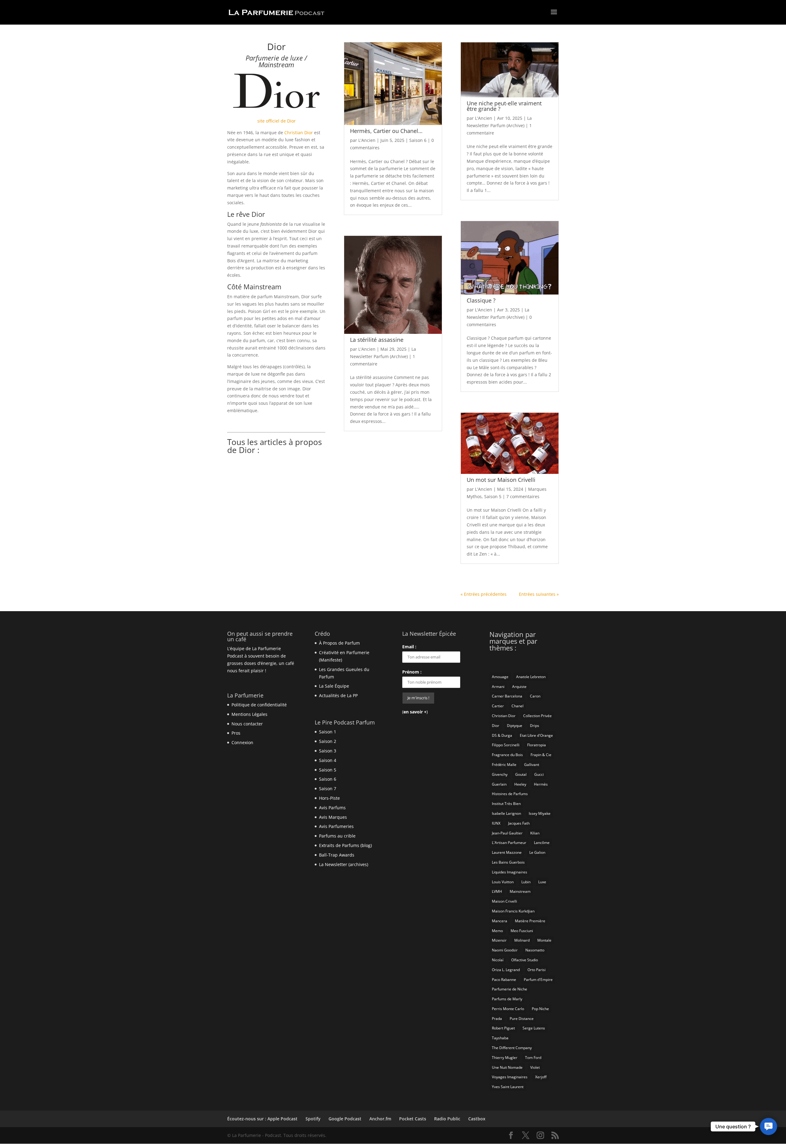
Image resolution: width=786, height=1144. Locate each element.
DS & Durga (502, 735)
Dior (495, 725)
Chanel (517, 706)
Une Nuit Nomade (507, 1067)
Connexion (242, 742)
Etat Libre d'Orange (536, 735)
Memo (497, 930)
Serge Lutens (534, 1028)
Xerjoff (541, 1077)
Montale (544, 940)
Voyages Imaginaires (509, 1077)
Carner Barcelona (507, 696)
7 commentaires (522, 496)
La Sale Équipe (334, 686)
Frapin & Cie (541, 754)
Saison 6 (417, 140)
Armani (498, 686)
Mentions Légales (249, 714)
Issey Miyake (540, 813)
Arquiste (519, 686)
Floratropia (536, 745)
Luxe (542, 881)
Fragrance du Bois (507, 754)
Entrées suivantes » (539, 594)
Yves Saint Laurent (507, 1086)
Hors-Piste (329, 798)
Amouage (500, 676)
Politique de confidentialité (259, 705)
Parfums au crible (337, 836)
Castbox (476, 1119)
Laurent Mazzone (507, 852)
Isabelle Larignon (506, 813)
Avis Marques (333, 817)
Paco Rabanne (504, 979)
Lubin (526, 881)
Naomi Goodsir (505, 950)
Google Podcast (345, 1119)
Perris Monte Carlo (508, 1008)
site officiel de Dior (276, 121)
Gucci (539, 774)
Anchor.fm (380, 1119)
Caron (535, 696)
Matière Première (530, 920)
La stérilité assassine (376, 339)
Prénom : (412, 672)
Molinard (522, 940)
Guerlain (499, 784)
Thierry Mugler (504, 1057)
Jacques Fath (519, 823)
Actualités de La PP (338, 695)
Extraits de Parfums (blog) (345, 845)
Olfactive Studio (524, 959)
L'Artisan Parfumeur (509, 842)
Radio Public (447, 1119)
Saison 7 (327, 788)
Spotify (313, 1119)
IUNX (496, 823)
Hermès (541, 784)
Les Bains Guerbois (508, 862)
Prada (497, 1018)
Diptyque (514, 725)
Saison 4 (327, 760)
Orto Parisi (536, 969)
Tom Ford (533, 1057)
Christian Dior (298, 132)
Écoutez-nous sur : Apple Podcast (262, 1119)
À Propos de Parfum (339, 643)
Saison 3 (327, 751)
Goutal (521, 774)
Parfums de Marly (507, 998)
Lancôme (542, 842)
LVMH (497, 891)
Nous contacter (247, 724)
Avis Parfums (332, 807)
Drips (534, 725)
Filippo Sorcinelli (505, 745)
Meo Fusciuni (522, 930)
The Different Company (512, 1047)
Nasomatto (534, 950)
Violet (535, 1067)
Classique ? (481, 300)
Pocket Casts (412, 1119)
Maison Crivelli (504, 901)
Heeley (520, 784)
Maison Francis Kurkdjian (513, 911)
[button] (768, 1126)
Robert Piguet (503, 1028)
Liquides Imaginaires (509, 872)
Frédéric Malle (504, 764)
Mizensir (499, 940)
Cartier (498, 706)
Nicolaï (498, 959)
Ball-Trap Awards (336, 855)
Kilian (534, 833)
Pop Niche (540, 1008)
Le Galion (537, 852)
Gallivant (531, 764)
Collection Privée (537, 715)
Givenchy (500, 774)
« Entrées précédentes (484, 594)
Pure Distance (522, 1018)
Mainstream (520, 891)
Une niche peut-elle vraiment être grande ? (504, 106)
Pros (236, 733)
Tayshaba (500, 1038)
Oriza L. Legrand (506, 969)
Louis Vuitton (503, 881)
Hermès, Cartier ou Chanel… (386, 131)
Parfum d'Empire (538, 979)
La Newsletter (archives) (343, 864)
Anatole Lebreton (531, 676)
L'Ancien (366, 140)
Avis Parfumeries (336, 826)
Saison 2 (327, 741)
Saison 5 (492, 496)
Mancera (499, 920)
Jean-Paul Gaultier (507, 833)
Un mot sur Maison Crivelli (501, 479)
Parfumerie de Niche (509, 989)
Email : (409, 647)
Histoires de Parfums (510, 793)
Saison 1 (327, 732)
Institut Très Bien (506, 803)
